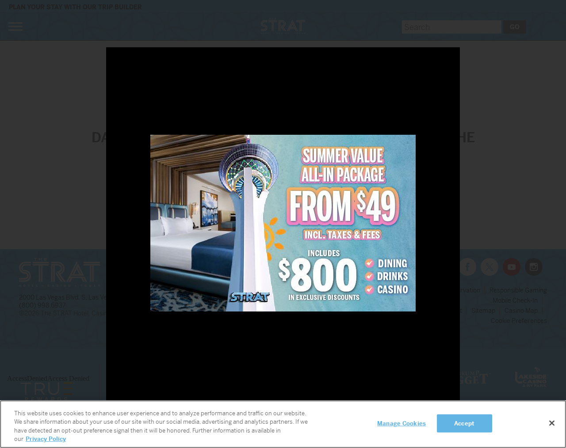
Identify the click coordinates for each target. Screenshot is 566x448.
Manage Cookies (401, 423)
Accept (464, 423)
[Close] (552, 423)
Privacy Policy (46, 439)
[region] (283, 424)
